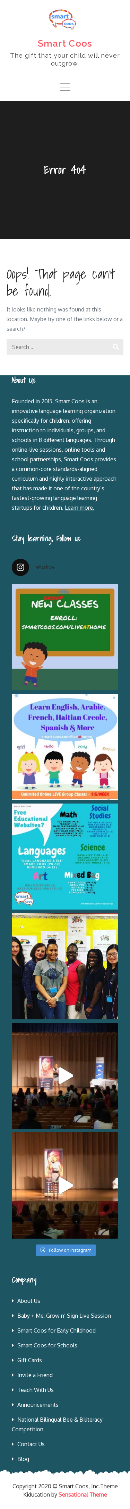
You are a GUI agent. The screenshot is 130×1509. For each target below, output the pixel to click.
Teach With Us (35, 1389)
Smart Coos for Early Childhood (56, 1330)
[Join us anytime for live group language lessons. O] (65, 637)
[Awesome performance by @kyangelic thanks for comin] (65, 1185)
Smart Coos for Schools (47, 1345)
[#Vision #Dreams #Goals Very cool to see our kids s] (65, 1076)
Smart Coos (65, 43)
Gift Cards (29, 1360)
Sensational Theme (83, 1494)
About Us (28, 1300)
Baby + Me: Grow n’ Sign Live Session (64, 1315)
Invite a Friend (35, 1375)
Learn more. (79, 507)
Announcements (38, 1404)
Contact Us (31, 1444)
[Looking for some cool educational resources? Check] (65, 857)
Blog (23, 1458)
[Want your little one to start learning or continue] (65, 747)
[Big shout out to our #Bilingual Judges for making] (65, 966)
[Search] (115, 347)
